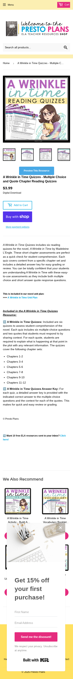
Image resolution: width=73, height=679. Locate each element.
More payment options (17, 227)
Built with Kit (36, 659)
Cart (66, 4)
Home (6, 63)
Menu (11, 4)
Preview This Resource (36, 170)
